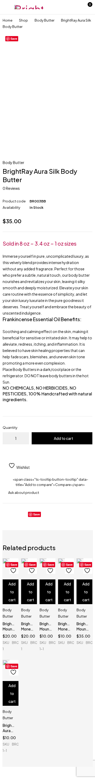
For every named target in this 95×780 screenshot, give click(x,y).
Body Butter (44, 20)
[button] (10, 591)
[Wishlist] (75, 7)
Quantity (10, 427)
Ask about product (23, 492)
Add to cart (63, 438)
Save (14, 39)
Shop (23, 20)
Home (7, 20)
